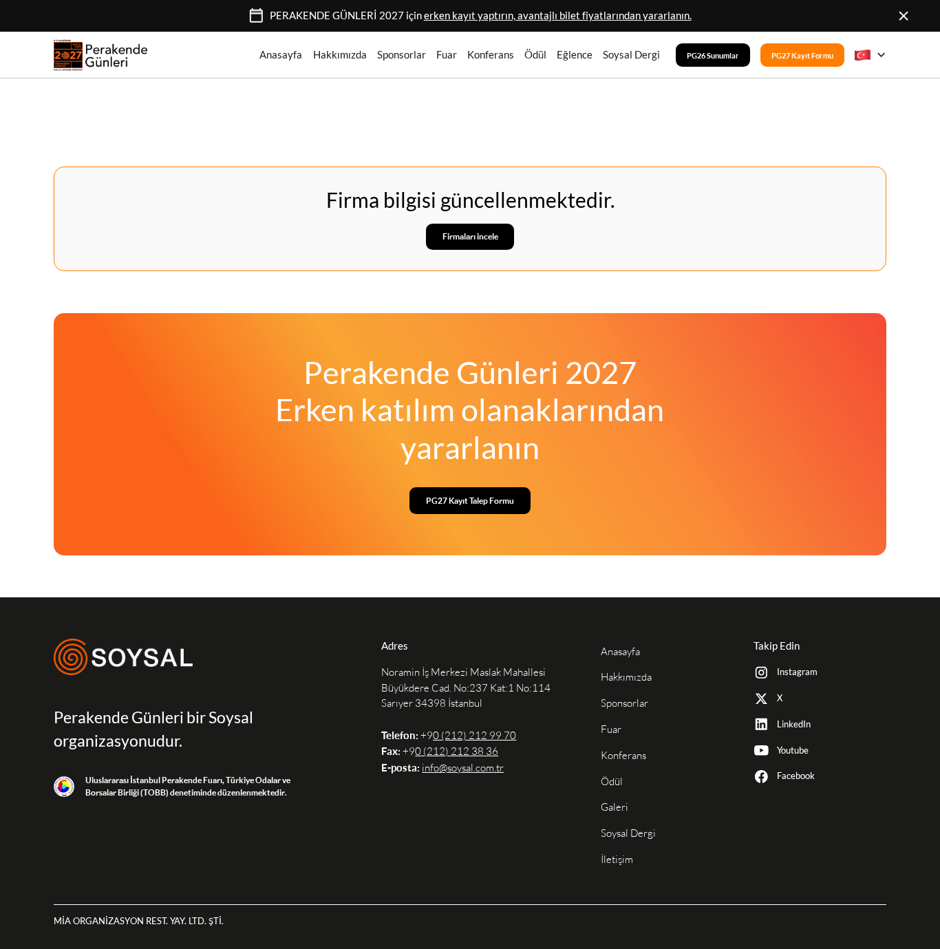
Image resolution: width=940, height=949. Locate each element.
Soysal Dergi (631, 55)
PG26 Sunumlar (713, 54)
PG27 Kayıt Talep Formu (470, 500)
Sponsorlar (401, 55)
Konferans (490, 55)
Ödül (535, 55)
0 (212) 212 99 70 (474, 735)
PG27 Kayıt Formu (802, 54)
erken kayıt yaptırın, (558, 15)
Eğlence (574, 55)
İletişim (617, 859)
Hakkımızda (340, 55)
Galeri (614, 807)
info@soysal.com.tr (463, 768)
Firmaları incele (470, 236)
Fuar (446, 55)
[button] (870, 55)
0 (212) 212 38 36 (456, 751)
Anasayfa (280, 55)
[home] (100, 54)
